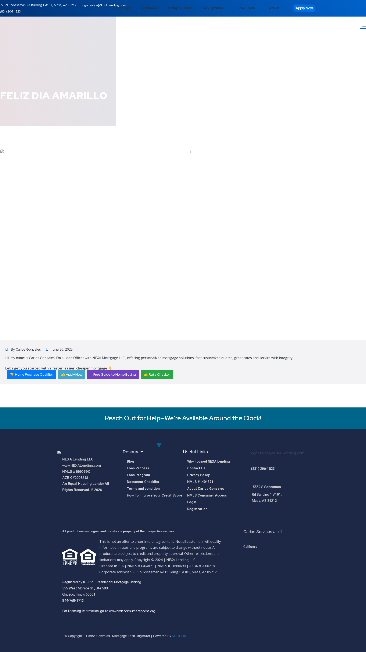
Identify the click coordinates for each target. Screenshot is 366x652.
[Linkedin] (298, 635)
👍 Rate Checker (157, 374)
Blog (130, 461)
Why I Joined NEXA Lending (208, 461)
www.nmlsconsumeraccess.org (132, 611)
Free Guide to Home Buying (114, 374)
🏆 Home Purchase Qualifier (31, 374)
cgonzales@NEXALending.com (104, 5)
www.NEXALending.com (81, 465)
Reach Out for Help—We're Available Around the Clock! (183, 418)
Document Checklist (143, 482)
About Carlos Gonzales (205, 489)
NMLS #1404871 (200, 482)
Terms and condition (143, 489)
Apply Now (304, 8)
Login (191, 502)
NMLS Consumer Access (207, 495)
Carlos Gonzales (28, 349)
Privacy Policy (198, 475)
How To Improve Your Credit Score (154, 495)
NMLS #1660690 (76, 471)
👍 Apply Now (71, 374)
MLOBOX (179, 636)
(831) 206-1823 (10, 11)
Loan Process (138, 468)
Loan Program (138, 475)
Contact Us (196, 468)
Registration (197, 509)
